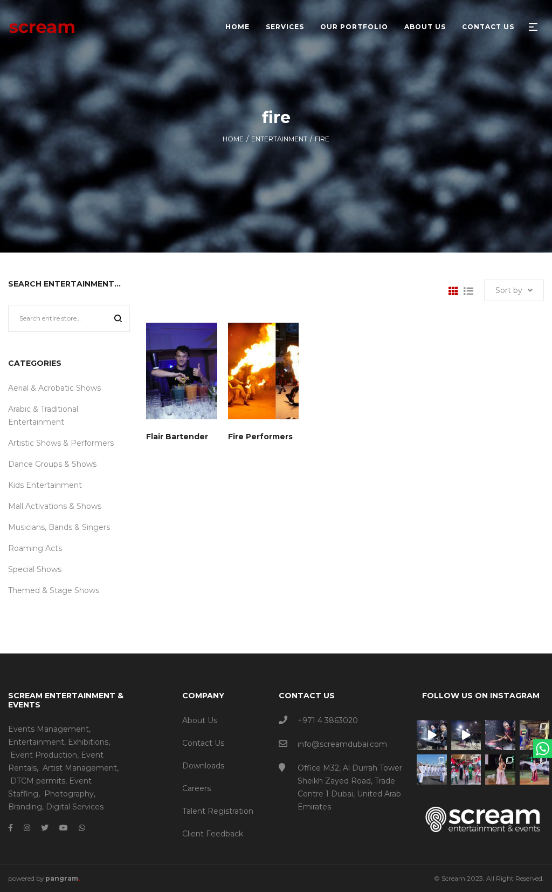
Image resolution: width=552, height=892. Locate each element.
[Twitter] (45, 828)
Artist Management (80, 768)
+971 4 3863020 (328, 720)
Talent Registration (217, 811)
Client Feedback (212, 834)
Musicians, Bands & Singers (59, 527)
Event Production (43, 755)
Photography (69, 794)
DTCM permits (37, 781)
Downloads (203, 766)
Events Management (48, 729)
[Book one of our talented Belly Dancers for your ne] (500, 769)
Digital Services (75, 807)
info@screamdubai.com (342, 744)
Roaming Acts (35, 548)
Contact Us (203, 743)
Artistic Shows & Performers (61, 443)
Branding (25, 807)
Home (233, 139)
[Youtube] (63, 828)
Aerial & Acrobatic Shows (54, 388)
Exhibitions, (89, 742)
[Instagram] (27, 828)
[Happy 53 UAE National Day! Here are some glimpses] (535, 735)
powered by (44, 878)
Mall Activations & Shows (54, 506)
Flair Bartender (177, 436)
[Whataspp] (82, 828)
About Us (199, 720)
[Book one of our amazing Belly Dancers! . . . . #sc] (535, 769)
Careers (196, 788)
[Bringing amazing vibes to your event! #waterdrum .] (432, 735)
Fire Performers (260, 436)
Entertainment (279, 139)
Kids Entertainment (45, 485)
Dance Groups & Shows (52, 464)
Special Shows (34, 569)
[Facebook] (10, 828)
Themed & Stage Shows (53, 590)
